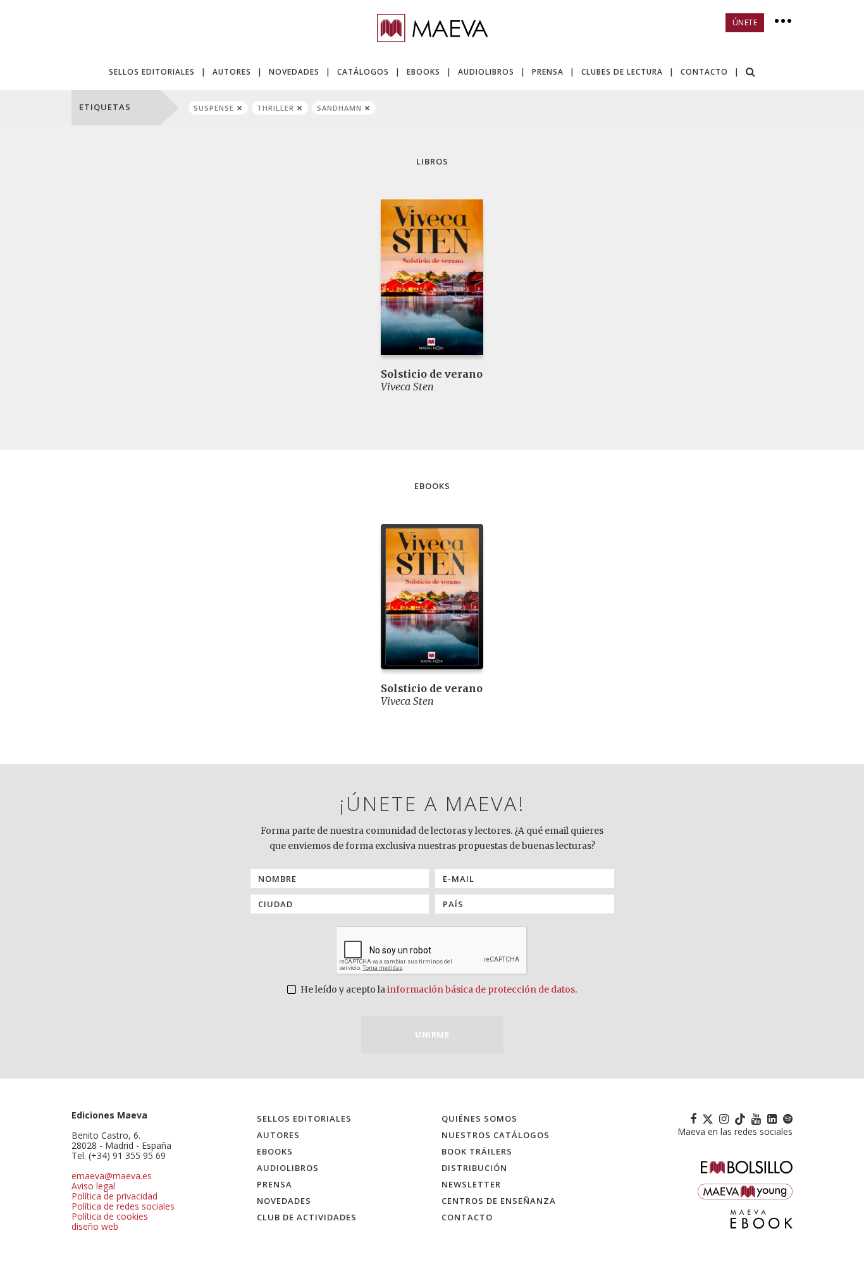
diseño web (94, 1226)
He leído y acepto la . (438, 989)
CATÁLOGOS (363, 71)
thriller (275, 108)
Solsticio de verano (432, 374)
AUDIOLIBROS (486, 71)
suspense (214, 108)
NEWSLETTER (471, 1184)
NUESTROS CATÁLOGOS (495, 1135)
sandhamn (339, 108)
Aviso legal (93, 1186)
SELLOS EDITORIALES (152, 71)
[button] (751, 73)
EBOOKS (423, 71)
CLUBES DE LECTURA (622, 71)
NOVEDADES (294, 71)
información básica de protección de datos (481, 989)
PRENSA (548, 71)
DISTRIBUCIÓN (474, 1168)
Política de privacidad (114, 1196)
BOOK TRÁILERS (476, 1151)
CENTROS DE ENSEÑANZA (498, 1200)
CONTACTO (704, 71)
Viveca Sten (407, 386)
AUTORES (232, 71)
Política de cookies (109, 1216)
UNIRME (432, 1034)
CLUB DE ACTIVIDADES (307, 1217)
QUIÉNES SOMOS (479, 1118)
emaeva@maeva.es (111, 1176)
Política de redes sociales (123, 1206)
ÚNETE (745, 22)
